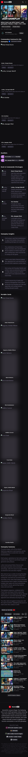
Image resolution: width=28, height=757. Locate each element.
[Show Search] (22, 2)
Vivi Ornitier (16, 614)
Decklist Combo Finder (15, 736)
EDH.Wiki (10, 67)
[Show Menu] (25, 2)
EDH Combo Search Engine (15, 733)
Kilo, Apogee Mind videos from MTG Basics (12, 144)
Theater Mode (16, 26)
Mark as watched (6, 26)
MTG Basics (8, 32)
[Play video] (14, 12)
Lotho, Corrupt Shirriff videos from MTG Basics (12, 91)
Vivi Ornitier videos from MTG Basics (10, 118)
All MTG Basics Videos (14, 695)
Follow (21, 33)
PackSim (14, 739)
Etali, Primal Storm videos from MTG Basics (12, 65)
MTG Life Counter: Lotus (15, 727)
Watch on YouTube (7, 610)
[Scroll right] (25, 614)
